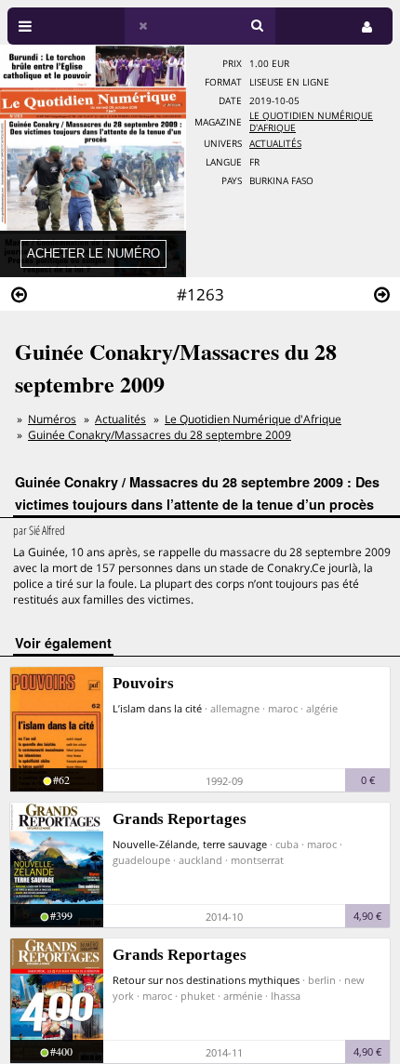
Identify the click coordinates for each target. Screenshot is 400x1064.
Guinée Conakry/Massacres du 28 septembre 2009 (159, 435)
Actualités (275, 144)
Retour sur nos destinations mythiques (206, 980)
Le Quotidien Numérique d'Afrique (253, 419)
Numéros (52, 419)
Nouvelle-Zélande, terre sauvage (190, 844)
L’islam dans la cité (157, 708)
